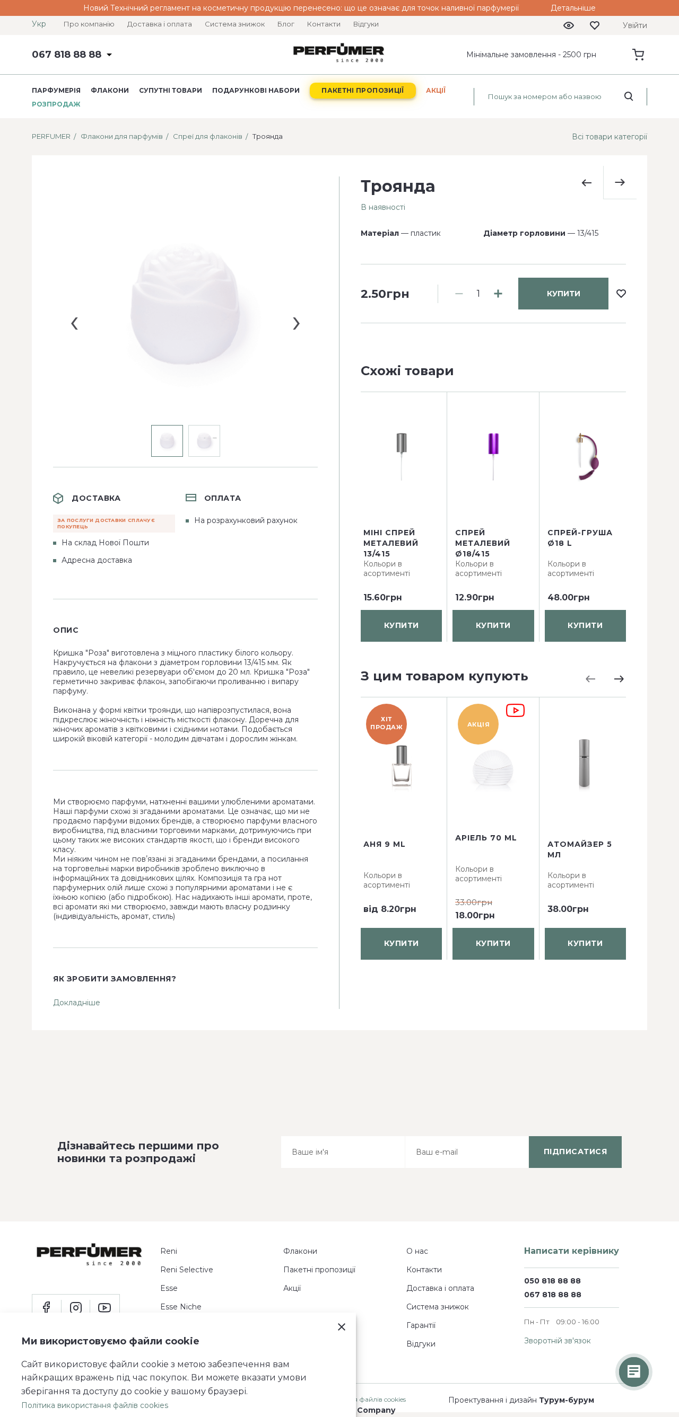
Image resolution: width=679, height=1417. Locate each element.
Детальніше (573, 8)
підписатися (575, 1151)
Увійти (635, 25)
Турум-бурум (566, 1400)
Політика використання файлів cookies (94, 1405)
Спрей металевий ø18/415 (482, 543)
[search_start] (628, 96)
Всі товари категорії (609, 136)
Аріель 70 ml (486, 838)
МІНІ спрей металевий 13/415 (391, 543)
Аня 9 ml (384, 844)
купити (563, 293)
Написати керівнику (571, 1251)
